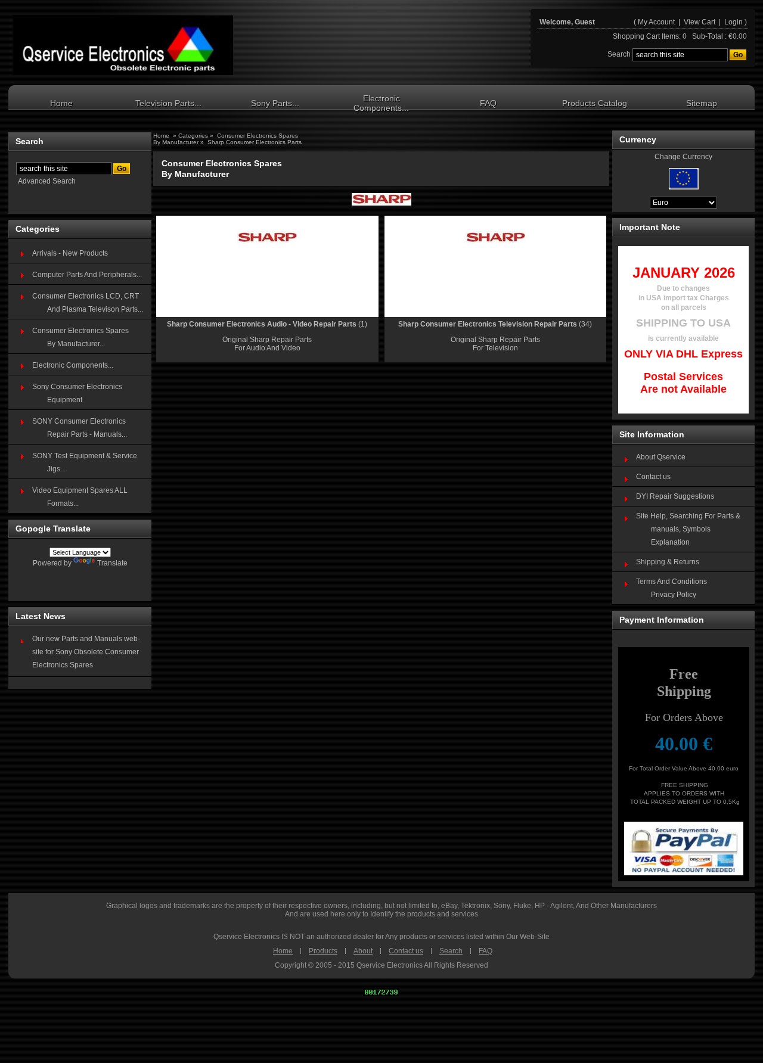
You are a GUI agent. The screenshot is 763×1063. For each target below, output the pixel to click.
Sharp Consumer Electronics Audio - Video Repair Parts (261, 324)
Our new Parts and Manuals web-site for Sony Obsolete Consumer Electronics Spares (86, 652)
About (363, 951)
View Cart (700, 22)
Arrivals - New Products (70, 253)
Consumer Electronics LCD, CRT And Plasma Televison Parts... (87, 302)
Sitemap (701, 103)
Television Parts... (168, 103)
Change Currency (683, 157)
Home (61, 103)
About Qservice (661, 457)
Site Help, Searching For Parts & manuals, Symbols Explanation (688, 529)
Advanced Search (47, 181)
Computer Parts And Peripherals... (87, 275)
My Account (656, 22)
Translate (112, 563)
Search (451, 951)
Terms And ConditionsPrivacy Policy (671, 588)
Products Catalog (594, 103)
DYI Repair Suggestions (675, 496)
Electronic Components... (381, 103)
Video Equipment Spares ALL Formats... (80, 497)
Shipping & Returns (667, 562)
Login (733, 22)
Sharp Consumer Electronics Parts (254, 142)
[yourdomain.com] (123, 45)
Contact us (653, 477)
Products (323, 951)
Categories (194, 135)
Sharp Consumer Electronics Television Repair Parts (487, 324)
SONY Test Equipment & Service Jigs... (84, 462)
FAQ (488, 103)
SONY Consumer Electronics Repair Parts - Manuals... (79, 428)
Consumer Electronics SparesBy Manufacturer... (80, 337)
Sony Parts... (275, 103)
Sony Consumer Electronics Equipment (77, 393)
